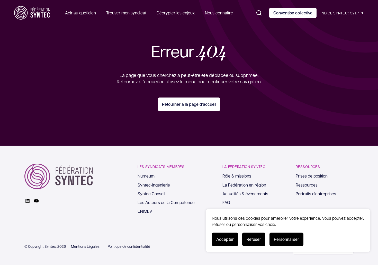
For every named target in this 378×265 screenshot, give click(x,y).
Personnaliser (286, 239)
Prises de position (312, 176)
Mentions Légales (85, 246)
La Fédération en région (244, 185)
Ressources (307, 185)
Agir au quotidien (80, 12)
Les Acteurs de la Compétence (166, 202)
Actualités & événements (245, 193)
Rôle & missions (236, 176)
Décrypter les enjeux (176, 12)
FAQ (226, 202)
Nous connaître (219, 12)
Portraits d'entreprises (316, 193)
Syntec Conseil (151, 193)
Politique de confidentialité (129, 246)
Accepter (225, 239)
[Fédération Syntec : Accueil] (32, 13)
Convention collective (292, 12)
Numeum (146, 176)
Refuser (254, 239)
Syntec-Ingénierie (154, 185)
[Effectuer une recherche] (259, 13)
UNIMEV (145, 211)
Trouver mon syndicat (126, 12)
